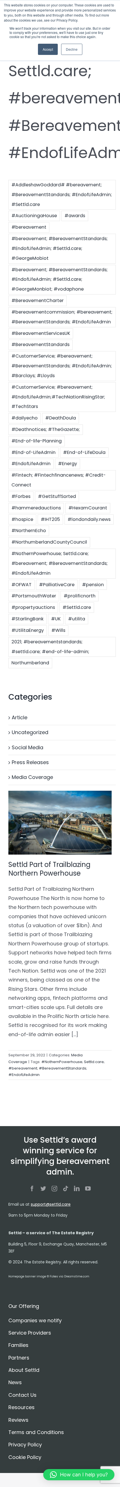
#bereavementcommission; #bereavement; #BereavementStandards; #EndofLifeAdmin (61, 317)
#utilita (76, 619)
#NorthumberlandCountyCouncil (49, 542)
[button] (78, 1474)
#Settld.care (77, 607)
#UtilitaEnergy (27, 630)
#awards (74, 215)
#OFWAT (21, 584)
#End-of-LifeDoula (84, 452)
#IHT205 (50, 519)
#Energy (67, 463)
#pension (93, 584)
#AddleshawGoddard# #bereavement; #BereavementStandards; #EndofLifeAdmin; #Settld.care (61, 195)
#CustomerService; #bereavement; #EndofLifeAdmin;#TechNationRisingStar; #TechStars (58, 397)
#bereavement (28, 227)
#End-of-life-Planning (36, 441)
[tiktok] (65, 1188)
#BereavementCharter (37, 300)
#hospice (22, 519)
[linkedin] (77, 1188)
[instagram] (54, 1188)
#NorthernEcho (28, 530)
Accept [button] (48, 49)
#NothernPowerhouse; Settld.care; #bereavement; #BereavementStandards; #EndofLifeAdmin (59, 563)
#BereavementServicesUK (40, 333)
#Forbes (20, 496)
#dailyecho (24, 418)
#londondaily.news (89, 519)
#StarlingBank (27, 619)
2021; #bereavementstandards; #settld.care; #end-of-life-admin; (50, 647)
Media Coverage (32, 777)
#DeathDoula (60, 418)
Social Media (27, 747)
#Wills (58, 630)
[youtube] (88, 1188)
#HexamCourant (87, 508)
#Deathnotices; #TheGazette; (45, 429)
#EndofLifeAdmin (31, 463)
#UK (56, 619)
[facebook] (32, 1188)
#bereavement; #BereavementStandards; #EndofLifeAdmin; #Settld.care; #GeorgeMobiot (59, 248)
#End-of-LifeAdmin (33, 452)
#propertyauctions (33, 607)
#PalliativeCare (57, 584)
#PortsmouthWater (33, 596)
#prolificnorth (79, 596)
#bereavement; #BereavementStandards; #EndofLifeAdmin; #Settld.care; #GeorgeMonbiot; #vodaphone (59, 279)
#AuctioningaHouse (34, 215)
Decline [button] (72, 49)
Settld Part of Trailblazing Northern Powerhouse (49, 869)
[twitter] (43, 1188)
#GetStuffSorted (57, 496)
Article (19, 717)
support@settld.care (51, 1204)
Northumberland (30, 663)
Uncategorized (30, 732)
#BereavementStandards (40, 344)
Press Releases (30, 762)
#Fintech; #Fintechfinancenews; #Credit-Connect (58, 480)
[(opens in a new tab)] (60, 823)
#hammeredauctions (36, 508)
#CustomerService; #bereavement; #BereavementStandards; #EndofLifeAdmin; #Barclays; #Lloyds (61, 366)
